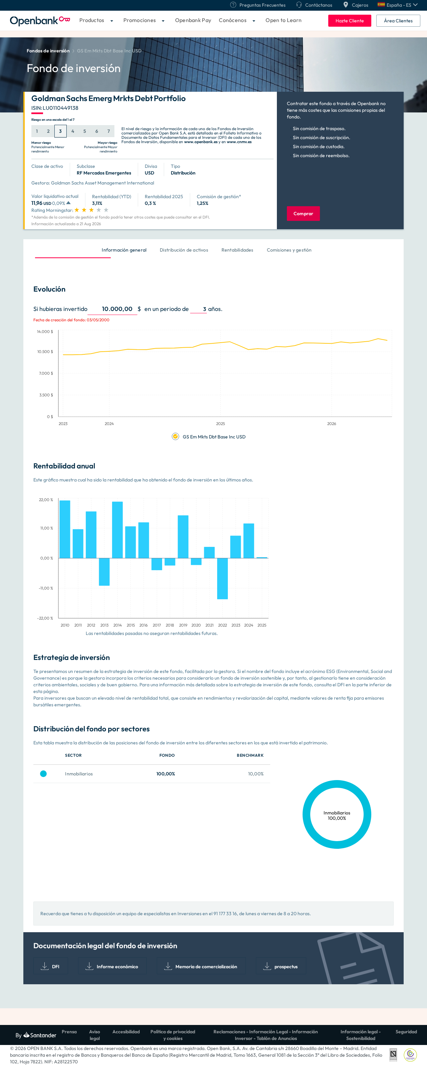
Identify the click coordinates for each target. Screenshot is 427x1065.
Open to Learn (284, 20)
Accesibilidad (126, 1032)
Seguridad (406, 1032)
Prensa (69, 1032)
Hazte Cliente (350, 21)
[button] (398, 5)
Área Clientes (398, 21)
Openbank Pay (193, 20)
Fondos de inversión (48, 51)
